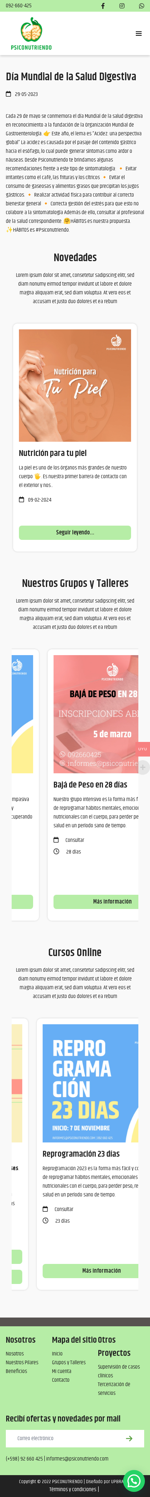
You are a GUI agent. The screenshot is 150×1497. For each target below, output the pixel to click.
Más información (78, 901)
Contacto (61, 1380)
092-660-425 (19, 5)
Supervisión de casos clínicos (119, 1371)
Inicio (57, 1353)
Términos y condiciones (73, 1489)
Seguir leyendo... (75, 532)
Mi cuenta (61, 1371)
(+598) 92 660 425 (24, 1458)
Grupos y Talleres (69, 1362)
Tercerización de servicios (114, 1389)
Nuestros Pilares (22, 1362)
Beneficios (16, 1371)
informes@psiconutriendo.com (77, 1458)
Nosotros (15, 1353)
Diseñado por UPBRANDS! (108, 1482)
